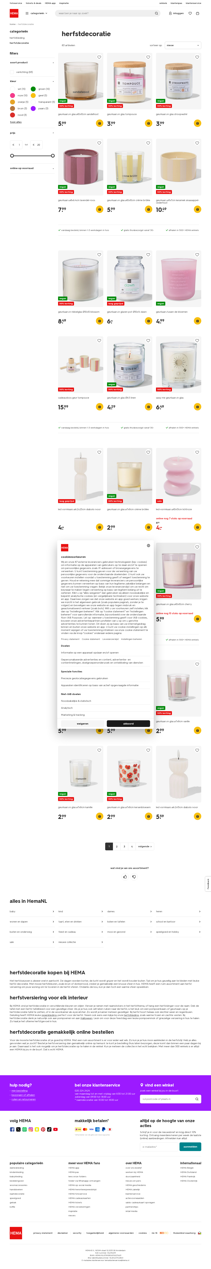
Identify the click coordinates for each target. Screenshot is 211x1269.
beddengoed (16, 1181)
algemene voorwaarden (121, 1233)
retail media (131, 1211)
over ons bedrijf (134, 1168)
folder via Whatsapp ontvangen (84, 1181)
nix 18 (154, 1233)
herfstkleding (17, 37)
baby (12, 911)
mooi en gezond (116, 932)
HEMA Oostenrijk (188, 1181)
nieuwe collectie (67, 942)
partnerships (132, 1207)
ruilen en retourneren (24, 1099)
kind (61, 911)
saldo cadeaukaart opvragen (140, 1202)
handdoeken (16, 1189)
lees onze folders (77, 1176)
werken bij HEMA (134, 1172)
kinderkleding (16, 1172)
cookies (143, 1233)
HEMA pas (73, 1172)
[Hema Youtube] (55, 1129)
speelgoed (15, 1198)
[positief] (125, 877)
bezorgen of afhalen (23, 1094)
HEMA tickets (75, 1202)
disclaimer (62, 1233)
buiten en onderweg (21, 932)
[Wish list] (190, 13)
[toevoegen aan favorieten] (99, 57)
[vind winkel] (197, 1099)
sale (12, 942)
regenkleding (49, 1015)
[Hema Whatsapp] (24, 1129)
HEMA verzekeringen (79, 1207)
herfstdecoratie (19, 42)
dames (110, 911)
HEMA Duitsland (188, 1172)
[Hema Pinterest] (43, 1129)
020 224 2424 (82, 1090)
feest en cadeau (67, 932)
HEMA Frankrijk (187, 1176)
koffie (12, 1207)
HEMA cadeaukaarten (79, 1198)
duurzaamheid (133, 1176)
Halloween (86, 1018)
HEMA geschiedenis (136, 1185)
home (13, 24)
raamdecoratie (17, 1194)
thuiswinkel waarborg (184, 1233)
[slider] (12, 156)
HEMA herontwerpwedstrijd (82, 1189)
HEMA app (73, 1168)
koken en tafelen (116, 921)
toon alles (16, 122)
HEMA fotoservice (77, 1194)
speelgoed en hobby (167, 932)
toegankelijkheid (95, 1233)
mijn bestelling (19, 1090)
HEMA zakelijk (133, 1189)
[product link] (80, 81)
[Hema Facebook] (12, 1129)
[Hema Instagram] (31, 1129)
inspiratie (72, 1211)
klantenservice (133, 1194)
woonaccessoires (18, 1185)
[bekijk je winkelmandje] (197, 13)
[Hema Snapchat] (37, 1129)
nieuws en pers (133, 1181)
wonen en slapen (19, 921)
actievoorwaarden (135, 1198)
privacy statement (43, 1233)
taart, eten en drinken (70, 921)
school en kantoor (165, 921)
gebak (13, 1202)
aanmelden (190, 1146)
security (77, 1233)
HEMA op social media (79, 1185)
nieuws (71, 1215)
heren (159, 911)
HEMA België (187, 1168)
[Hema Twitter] (18, 1129)
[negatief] (134, 877)
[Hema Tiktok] (49, 1129)
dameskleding (17, 1168)
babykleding (16, 1176)
